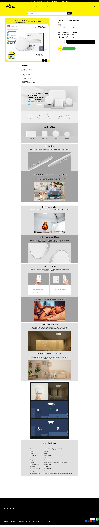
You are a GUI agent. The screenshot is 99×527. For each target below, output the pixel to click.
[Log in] (90, 7)
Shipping (66, 27)
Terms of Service (34, 521)
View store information (66, 37)
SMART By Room (66, 6)
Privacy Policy (46, 521)
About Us (73, 6)
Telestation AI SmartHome (18, 521)
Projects (42, 6)
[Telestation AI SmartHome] (11, 6)
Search (69, 13)
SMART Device (35, 6)
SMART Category (57, 6)
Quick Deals (48, 6)
